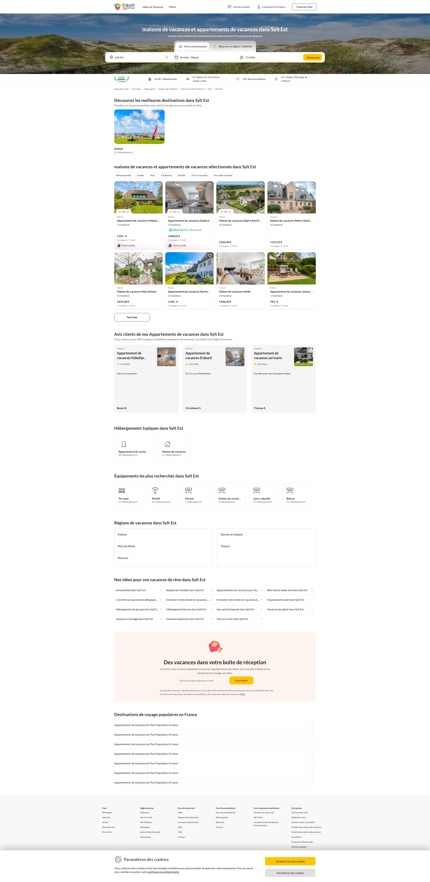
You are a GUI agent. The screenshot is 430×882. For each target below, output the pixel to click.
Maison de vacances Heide (235, 291)
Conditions (296, 837)
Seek (180, 812)
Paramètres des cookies (290, 872)
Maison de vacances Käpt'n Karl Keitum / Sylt (246, 220)
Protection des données (302, 842)
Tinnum (120, 349)
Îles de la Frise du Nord (192, 89)
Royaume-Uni (108, 827)
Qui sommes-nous (299, 812)
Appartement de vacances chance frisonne (295, 291)
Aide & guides (222, 817)
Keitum (118, 148)
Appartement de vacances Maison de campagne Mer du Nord (153, 220)
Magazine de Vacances (188, 817)
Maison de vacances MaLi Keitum (136, 291)
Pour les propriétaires (225, 812)
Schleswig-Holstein (168, 89)
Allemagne (149, 89)
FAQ (180, 832)
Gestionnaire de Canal (264, 812)
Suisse (105, 822)
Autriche (106, 817)
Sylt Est (219, 89)
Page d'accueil (121, 89)
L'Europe (136, 89)
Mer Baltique (146, 822)
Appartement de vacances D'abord (188, 220)
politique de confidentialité (163, 871)
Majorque (144, 812)
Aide (180, 827)
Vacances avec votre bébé (303, 822)
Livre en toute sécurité (188, 822)
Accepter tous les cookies (290, 861)
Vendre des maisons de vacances (306, 832)
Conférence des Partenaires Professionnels (266, 824)
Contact (181, 837)
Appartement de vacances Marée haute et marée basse (201, 291)
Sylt (210, 89)
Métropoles (145, 837)
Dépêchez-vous (298, 817)
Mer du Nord (146, 817)
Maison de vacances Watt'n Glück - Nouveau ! (297, 220)
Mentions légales (299, 847)
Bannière (220, 822)
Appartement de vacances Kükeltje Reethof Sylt (130, 358)
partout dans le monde (150, 832)
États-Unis (107, 832)
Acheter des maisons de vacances (306, 827)
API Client (258, 817)
